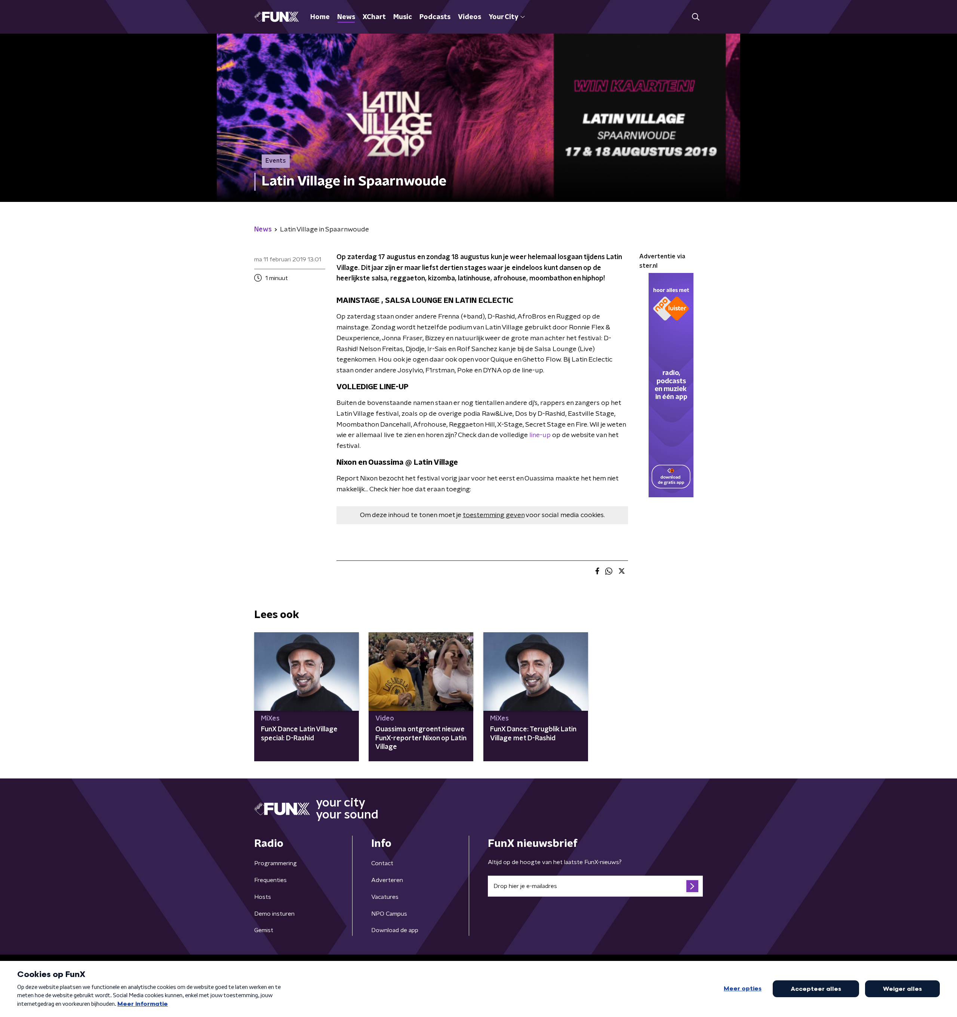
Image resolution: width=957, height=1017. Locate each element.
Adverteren (387, 880)
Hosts (262, 897)
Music (402, 17)
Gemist (263, 930)
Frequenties (270, 880)
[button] (695, 17)
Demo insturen (274, 914)
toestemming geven (493, 515)
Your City (503, 17)
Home (320, 17)
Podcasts (434, 17)
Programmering (275, 863)
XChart (374, 17)
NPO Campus (389, 914)
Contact (382, 863)
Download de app (394, 930)
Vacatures (385, 897)
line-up (540, 435)
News (346, 17)
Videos (469, 17)
